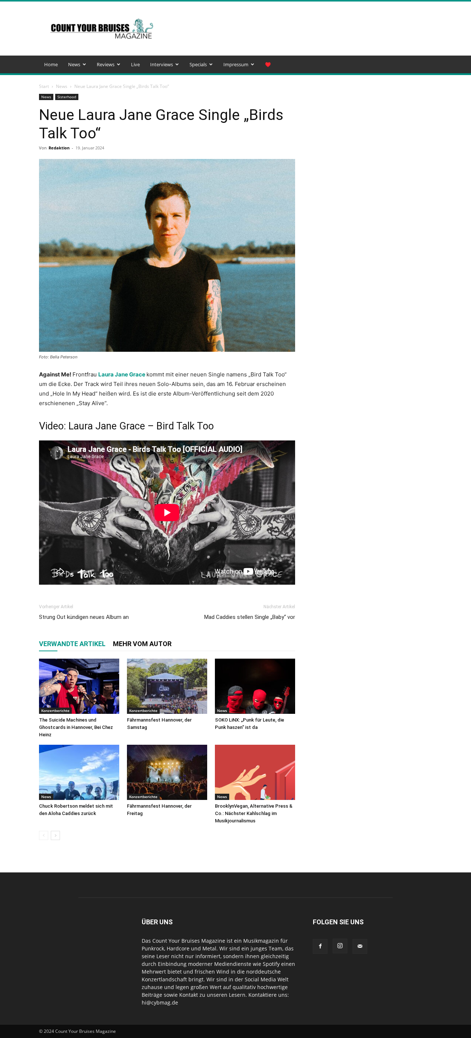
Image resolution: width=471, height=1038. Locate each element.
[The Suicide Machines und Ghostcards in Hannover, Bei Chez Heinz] (79, 686)
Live (135, 64)
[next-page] (55, 835)
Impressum (235, 64)
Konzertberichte (55, 710)
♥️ (268, 64)
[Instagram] (340, 946)
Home (51, 64)
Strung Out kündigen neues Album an (84, 617)
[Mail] (360, 946)
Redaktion (59, 147)
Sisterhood (66, 96)
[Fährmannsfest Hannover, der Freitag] (167, 772)
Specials (198, 64)
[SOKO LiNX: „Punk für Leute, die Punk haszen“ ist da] (255, 686)
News (74, 64)
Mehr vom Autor (142, 644)
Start (44, 86)
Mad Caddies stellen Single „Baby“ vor (249, 617)
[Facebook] (320, 946)
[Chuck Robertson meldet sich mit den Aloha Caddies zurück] (79, 772)
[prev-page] (43, 835)
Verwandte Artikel (72, 644)
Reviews (105, 64)
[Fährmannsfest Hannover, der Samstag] (167, 686)
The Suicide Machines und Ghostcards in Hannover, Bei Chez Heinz (76, 727)
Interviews (161, 64)
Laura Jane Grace (121, 374)
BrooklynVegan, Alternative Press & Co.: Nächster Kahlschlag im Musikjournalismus (254, 813)
